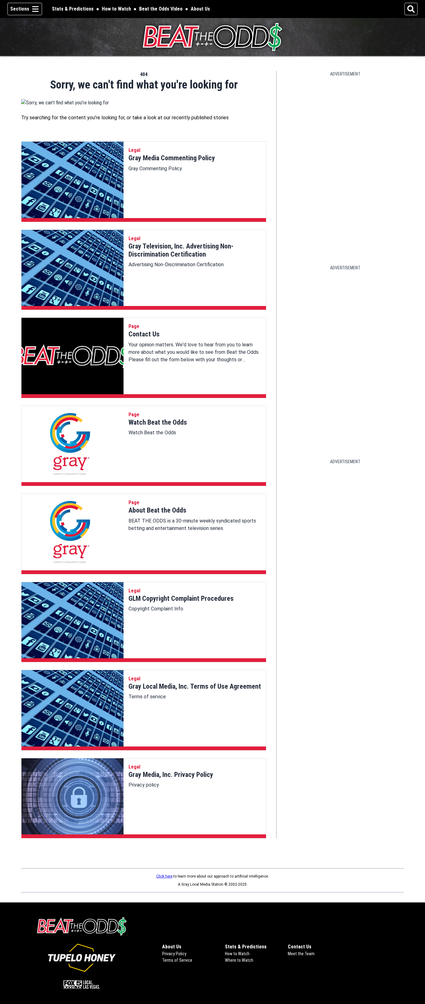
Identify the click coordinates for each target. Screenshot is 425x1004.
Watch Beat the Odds (157, 422)
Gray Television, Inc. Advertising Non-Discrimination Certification (180, 250)
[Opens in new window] (81, 958)
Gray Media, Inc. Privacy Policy (170, 774)
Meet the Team (301, 953)
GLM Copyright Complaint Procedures (181, 598)
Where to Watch (239, 960)
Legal (134, 150)
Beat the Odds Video (161, 9)
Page (133, 326)
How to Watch (116, 9)
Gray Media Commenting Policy (171, 158)
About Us (200, 9)
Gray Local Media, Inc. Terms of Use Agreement (194, 686)
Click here (164, 876)
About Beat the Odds (157, 510)
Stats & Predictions (73, 9)
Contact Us (144, 334)
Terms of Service (177, 960)
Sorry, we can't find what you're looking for (144, 84)
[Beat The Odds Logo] (213, 37)
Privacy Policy (174, 953)
